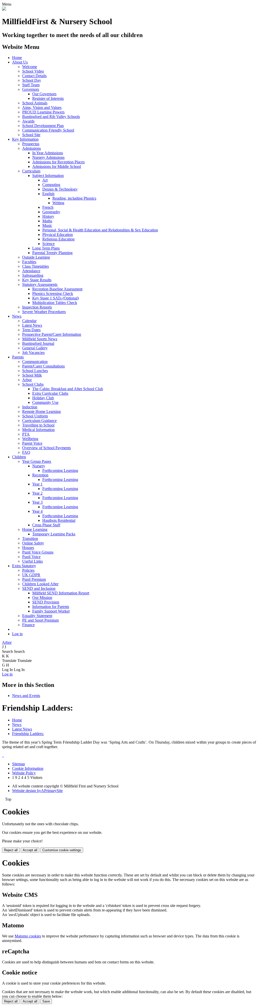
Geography (51, 212)
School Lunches (35, 371)
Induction (29, 407)
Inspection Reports (37, 307)
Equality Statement (37, 616)
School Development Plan (43, 126)
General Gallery (35, 348)
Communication (35, 361)
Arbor (27, 380)
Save (46, 1001)
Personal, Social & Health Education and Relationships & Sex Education (100, 230)
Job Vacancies (33, 352)
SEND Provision (45, 602)
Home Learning (34, 529)
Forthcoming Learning (60, 470)
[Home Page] (4, 9)
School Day (31, 80)
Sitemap (18, 764)
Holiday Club (43, 398)
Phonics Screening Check (52, 293)
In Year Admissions (47, 153)
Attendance (31, 271)
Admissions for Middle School (56, 166)
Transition (30, 538)
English (48, 194)
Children (19, 457)
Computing (51, 184)
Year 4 (37, 511)
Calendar (29, 321)
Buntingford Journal (38, 343)
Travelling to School (38, 425)
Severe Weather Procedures (44, 312)
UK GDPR (31, 575)
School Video (33, 71)
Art (45, 180)
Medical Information (38, 430)
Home (17, 57)
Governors (30, 89)
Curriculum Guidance (39, 420)
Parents (18, 357)
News (16, 316)
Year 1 (37, 484)
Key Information (25, 139)
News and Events (26, 695)
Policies (28, 570)
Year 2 (37, 493)
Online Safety (33, 543)
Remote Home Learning (41, 411)
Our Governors (44, 94)
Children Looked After (40, 584)
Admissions (31, 148)
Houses (28, 547)
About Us (20, 62)
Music (47, 225)
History (48, 216)
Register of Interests (48, 98)
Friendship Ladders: (28, 733)
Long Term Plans (46, 248)
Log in (17, 634)
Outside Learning (36, 257)
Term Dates (31, 330)
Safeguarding (32, 275)
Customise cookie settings (61, 850)
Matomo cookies (28, 936)
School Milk (32, 375)
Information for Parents (50, 606)
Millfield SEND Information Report (60, 593)
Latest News (32, 325)
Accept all (30, 850)
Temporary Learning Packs (53, 534)
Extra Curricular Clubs (50, 393)
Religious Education (58, 239)
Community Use (45, 402)
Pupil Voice (31, 557)
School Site (31, 135)
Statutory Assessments (39, 284)
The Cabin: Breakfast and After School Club (67, 389)
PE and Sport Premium (40, 620)
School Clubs (33, 384)
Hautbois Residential (58, 520)
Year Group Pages (36, 461)
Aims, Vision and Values (41, 107)
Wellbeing (30, 439)
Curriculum (31, 171)
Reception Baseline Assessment (57, 289)
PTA (26, 434)
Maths (47, 221)
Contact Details (34, 76)
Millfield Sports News (39, 339)
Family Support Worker (51, 611)
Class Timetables (35, 266)
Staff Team (31, 85)
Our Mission (42, 597)
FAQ (26, 452)
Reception (40, 475)
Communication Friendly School (48, 130)
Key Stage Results (36, 280)
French (47, 207)
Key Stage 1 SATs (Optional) (55, 298)
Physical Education (57, 234)
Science (48, 243)
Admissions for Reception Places (58, 162)
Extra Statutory (24, 566)
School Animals (34, 103)
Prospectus (30, 144)
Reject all (11, 850)
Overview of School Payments (46, 448)
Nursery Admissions (48, 157)
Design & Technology (60, 189)
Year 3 (37, 502)
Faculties (29, 262)
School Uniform (35, 416)
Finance (28, 625)
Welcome (29, 67)
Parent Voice (32, 443)
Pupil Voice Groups (37, 552)
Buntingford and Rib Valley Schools (51, 116)
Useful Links (32, 561)
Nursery (38, 466)
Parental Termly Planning (52, 253)
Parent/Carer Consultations (43, 366)
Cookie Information (27, 768)
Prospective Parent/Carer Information (51, 334)
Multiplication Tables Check (54, 302)
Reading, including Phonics (74, 198)
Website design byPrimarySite (37, 790)
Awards (28, 121)
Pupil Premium (34, 579)
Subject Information (48, 175)
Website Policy (24, 773)
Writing (58, 203)
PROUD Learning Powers (43, 112)
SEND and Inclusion (38, 588)
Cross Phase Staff (46, 525)
